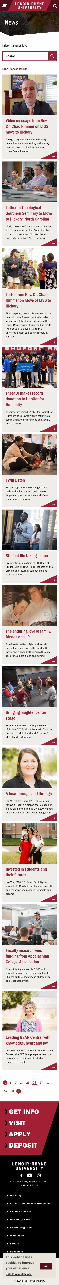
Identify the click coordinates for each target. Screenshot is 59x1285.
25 (27, 1083)
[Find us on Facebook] (21, 1176)
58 (12, 1091)
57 (5, 1091)
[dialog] (29, 1265)
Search (11, 55)
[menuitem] (29, 1111)
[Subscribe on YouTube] (29, 1176)
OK (45, 1266)
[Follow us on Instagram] (39, 1176)
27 (41, 1083)
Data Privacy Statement (19, 1274)
